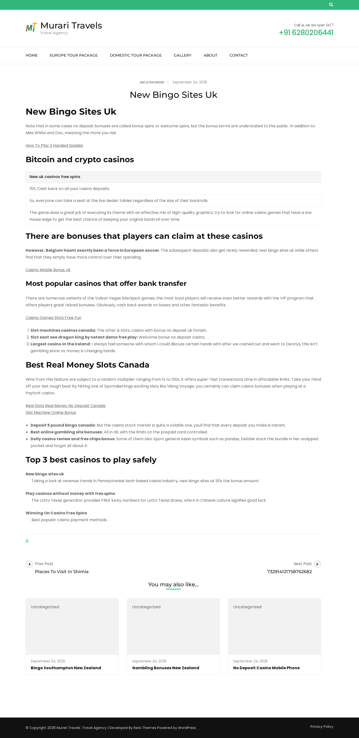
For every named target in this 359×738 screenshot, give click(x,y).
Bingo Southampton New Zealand (66, 668)
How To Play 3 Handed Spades (54, 145)
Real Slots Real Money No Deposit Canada (66, 406)
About (210, 55)
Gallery (182, 55)
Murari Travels (71, 25)
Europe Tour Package (74, 55)
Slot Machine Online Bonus (51, 412)
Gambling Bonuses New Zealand (165, 668)
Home (32, 55)
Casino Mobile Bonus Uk (48, 270)
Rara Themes (145, 727)
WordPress (187, 727)
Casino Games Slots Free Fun (53, 317)
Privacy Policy (321, 726)
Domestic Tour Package (136, 55)
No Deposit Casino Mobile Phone (266, 668)
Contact (239, 55)
